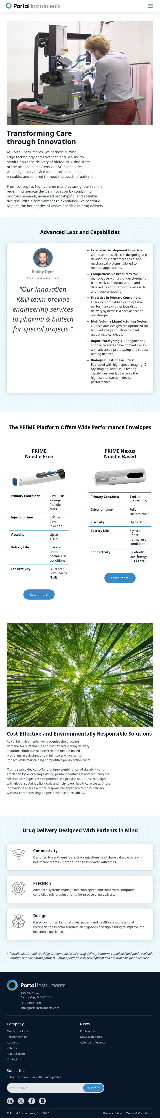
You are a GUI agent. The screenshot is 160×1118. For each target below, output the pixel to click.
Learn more (39, 594)
